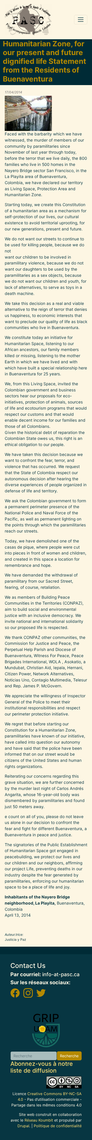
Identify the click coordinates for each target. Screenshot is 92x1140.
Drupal (23, 1125)
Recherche (69, 1055)
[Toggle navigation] (80, 19)
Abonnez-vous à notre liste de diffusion (41, 1067)
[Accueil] (28, 19)
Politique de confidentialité (58, 1125)
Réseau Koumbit (39, 1120)
